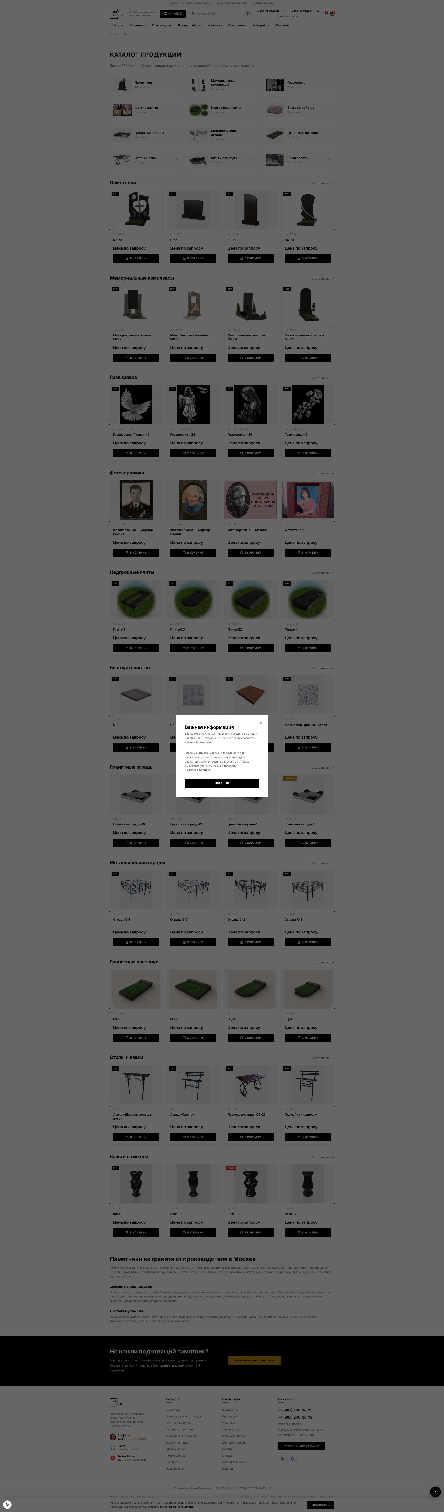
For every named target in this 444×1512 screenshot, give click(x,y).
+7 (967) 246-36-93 (198, 770)
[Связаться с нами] (435, 1492)
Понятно (222, 783)
